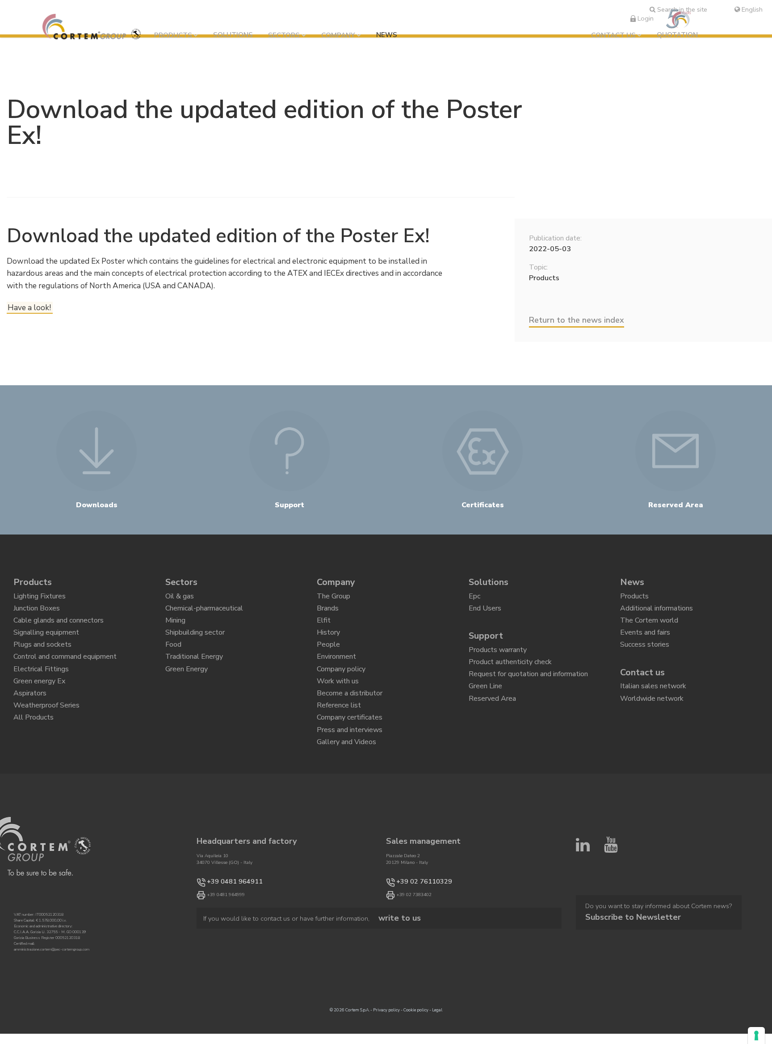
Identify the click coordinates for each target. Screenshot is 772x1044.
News (386, 34)
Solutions (233, 34)
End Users (485, 614)
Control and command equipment (65, 675)
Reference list (339, 736)
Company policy (341, 690)
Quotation (677, 34)
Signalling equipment (46, 644)
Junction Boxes (36, 614)
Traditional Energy (194, 675)
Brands (328, 614)
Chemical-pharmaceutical (204, 614)
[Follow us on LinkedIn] (583, 924)
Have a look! (29, 308)
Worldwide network (652, 720)
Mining (175, 629)
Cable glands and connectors (58, 629)
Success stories (644, 660)
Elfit (324, 629)
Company (338, 35)
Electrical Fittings (41, 690)
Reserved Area (492, 720)
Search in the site (681, 9)
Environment (336, 675)
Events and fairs (645, 644)
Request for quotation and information (528, 689)
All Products (33, 752)
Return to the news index (576, 320)
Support (486, 642)
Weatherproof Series (46, 736)
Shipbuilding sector (195, 644)
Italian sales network (653, 704)
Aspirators (29, 721)
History (328, 644)
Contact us (613, 35)
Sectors (284, 35)
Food (173, 660)
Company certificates (349, 752)
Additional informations (656, 614)
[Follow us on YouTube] (611, 924)
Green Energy (186, 690)
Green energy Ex (39, 706)
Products (173, 35)
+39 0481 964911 (226, 925)
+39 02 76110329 (415, 925)
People (328, 660)
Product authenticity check (510, 674)
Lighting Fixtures (39, 598)
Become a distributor (349, 721)
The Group (333, 598)
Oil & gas (179, 598)
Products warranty (498, 658)
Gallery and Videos (346, 782)
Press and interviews (349, 767)
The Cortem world (649, 629)
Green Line (485, 704)
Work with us (338, 706)
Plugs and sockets (42, 660)
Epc (474, 598)
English (751, 9)
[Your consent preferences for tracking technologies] (756, 1035)
